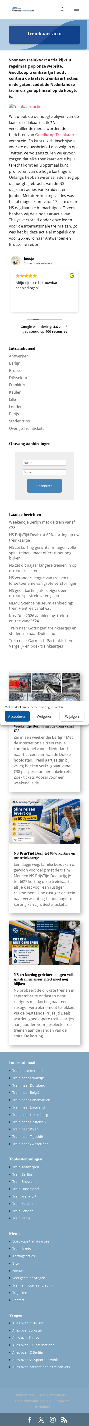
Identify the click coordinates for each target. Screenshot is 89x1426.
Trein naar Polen (25, 1129)
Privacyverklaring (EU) (33, 1401)
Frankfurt (17, 384)
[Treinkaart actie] (25, 106)
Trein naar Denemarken (31, 1100)
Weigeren (44, 716)
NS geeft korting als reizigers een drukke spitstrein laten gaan (38, 593)
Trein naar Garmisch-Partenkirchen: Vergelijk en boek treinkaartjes (41, 643)
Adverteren (25, 1395)
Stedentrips (19, 421)
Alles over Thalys (25, 1337)
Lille (12, 399)
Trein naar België (26, 1092)
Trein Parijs (21, 1218)
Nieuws (18, 1270)
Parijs (14, 413)
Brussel (15, 370)
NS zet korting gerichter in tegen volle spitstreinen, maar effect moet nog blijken (42, 553)
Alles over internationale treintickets (41, 1367)
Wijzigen (72, 716)
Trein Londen (22, 1211)
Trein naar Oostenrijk (29, 1122)
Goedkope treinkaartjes (30, 1241)
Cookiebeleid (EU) (54, 1395)
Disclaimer (41, 1407)
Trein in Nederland (27, 1070)
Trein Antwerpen (25, 1167)
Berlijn (14, 363)
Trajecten (19, 1292)
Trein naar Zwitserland (30, 1144)
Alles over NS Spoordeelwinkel (36, 1359)
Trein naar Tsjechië (27, 1136)
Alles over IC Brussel (28, 1323)
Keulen (15, 392)
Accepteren (17, 716)
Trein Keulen (22, 1203)
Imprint (63, 1401)
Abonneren (44, 486)
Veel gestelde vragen (28, 1278)
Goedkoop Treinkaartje (56, 134)
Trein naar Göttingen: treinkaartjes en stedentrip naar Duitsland (42, 630)
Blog (15, 1263)
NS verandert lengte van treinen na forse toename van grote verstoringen (43, 580)
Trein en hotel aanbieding (33, 1285)
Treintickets (21, 1248)
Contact (18, 1300)
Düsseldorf (19, 377)
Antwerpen (19, 356)
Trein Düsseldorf (25, 1189)
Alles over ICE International (33, 1345)
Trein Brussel (22, 1181)
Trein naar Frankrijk (28, 1078)
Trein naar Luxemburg (30, 1114)
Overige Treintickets (26, 428)
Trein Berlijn (22, 1174)
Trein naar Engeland (28, 1107)
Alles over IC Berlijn (27, 1352)
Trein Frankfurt (24, 1196)
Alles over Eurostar (27, 1330)
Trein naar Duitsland (28, 1085)
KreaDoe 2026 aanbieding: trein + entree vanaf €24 (39, 618)
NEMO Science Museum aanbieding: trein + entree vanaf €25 (41, 605)
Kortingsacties (23, 1256)
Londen (16, 406)
